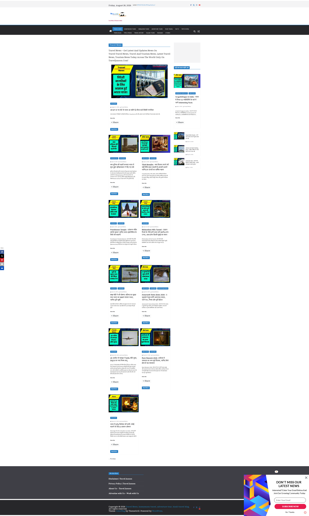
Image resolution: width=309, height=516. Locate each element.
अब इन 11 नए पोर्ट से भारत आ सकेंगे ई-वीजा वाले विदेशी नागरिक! (132, 110)
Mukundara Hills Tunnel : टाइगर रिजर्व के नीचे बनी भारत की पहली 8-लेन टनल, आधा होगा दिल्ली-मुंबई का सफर (155, 232)
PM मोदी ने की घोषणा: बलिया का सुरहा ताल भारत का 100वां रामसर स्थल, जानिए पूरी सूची (123, 297)
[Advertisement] (187, 53)
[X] (2, 256)
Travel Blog (117, 33)
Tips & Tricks (128, 33)
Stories (167, 33)
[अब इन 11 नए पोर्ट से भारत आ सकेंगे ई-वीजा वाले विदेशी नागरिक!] (139, 81)
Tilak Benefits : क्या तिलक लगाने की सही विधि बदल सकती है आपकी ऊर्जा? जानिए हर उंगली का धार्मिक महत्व (155, 167)
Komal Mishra (124, 107)
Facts (177, 29)
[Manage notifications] (305, 512)
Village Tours (150, 33)
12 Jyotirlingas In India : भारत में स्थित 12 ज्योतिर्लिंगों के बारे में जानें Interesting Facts (187, 100)
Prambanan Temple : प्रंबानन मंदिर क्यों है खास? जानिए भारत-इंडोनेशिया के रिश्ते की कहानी (123, 232)
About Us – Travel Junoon (120, 488)
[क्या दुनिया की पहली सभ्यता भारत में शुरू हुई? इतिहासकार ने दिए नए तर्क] (124, 144)
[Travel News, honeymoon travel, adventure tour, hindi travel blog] (110, 31)
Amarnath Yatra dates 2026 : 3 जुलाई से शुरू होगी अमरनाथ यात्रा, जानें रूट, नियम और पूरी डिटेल (154, 297)
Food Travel (169, 29)
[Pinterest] (2, 260)
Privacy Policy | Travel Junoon (122, 484)
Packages (160, 33)
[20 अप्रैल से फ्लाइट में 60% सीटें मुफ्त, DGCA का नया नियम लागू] (124, 337)
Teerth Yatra (145, 158)
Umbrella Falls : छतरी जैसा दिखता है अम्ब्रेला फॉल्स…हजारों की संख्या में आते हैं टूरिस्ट (192, 162)
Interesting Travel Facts (181, 93)
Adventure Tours (157, 29)
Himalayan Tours (143, 29)
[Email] (2, 264)
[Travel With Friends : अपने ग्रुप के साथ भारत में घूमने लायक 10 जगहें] (179, 137)
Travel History (139, 33)
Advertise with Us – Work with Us (124, 493)
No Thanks (289, 512)
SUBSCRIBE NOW (290, 506)
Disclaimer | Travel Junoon (120, 479)
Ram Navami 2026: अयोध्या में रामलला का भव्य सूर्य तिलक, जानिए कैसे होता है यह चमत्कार (155, 360)
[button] (288, 484)
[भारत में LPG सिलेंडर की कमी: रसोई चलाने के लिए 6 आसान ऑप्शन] (124, 403)
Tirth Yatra (185, 29)
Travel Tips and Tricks (163, 288)
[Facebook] (2, 252)
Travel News (118, 29)
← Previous (112, 459)
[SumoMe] (2, 268)
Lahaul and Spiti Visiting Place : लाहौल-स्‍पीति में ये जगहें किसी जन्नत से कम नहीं (192, 149)
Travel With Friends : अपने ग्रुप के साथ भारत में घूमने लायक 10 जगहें (192, 136)
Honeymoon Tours (130, 29)
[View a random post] (198, 31)
